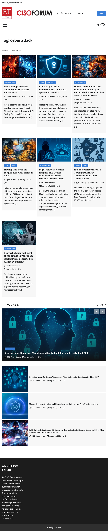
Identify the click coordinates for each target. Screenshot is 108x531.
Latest (42, 82)
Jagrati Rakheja (11, 180)
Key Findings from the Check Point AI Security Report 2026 (16, 89)
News (14, 165)
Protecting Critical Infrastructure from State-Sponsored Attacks (53, 89)
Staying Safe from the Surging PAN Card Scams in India (18, 172)
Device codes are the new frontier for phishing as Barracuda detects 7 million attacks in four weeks (89, 91)
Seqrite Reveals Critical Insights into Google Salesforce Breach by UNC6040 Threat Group (51, 174)
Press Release (10, 82)
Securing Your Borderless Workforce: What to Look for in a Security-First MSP (47, 352)
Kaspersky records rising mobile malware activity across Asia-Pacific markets (63, 377)
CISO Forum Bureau (13, 96)
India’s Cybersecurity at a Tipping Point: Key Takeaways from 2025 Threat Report (87, 174)
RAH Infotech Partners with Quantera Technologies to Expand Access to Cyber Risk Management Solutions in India (66, 404)
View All (100, 305)
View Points (51, 82)
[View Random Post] (98, 25)
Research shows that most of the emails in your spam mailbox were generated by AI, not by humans (18, 257)
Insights (77, 165)
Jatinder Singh (36, 436)
